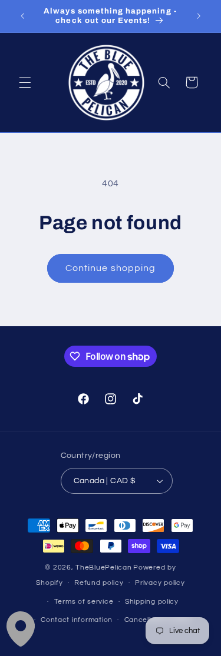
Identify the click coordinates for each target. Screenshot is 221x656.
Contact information (77, 620)
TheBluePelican (103, 567)
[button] (24, 82)
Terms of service (84, 601)
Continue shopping (110, 268)
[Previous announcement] (22, 16)
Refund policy (99, 583)
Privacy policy (159, 583)
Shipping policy (152, 601)
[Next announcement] (199, 16)
